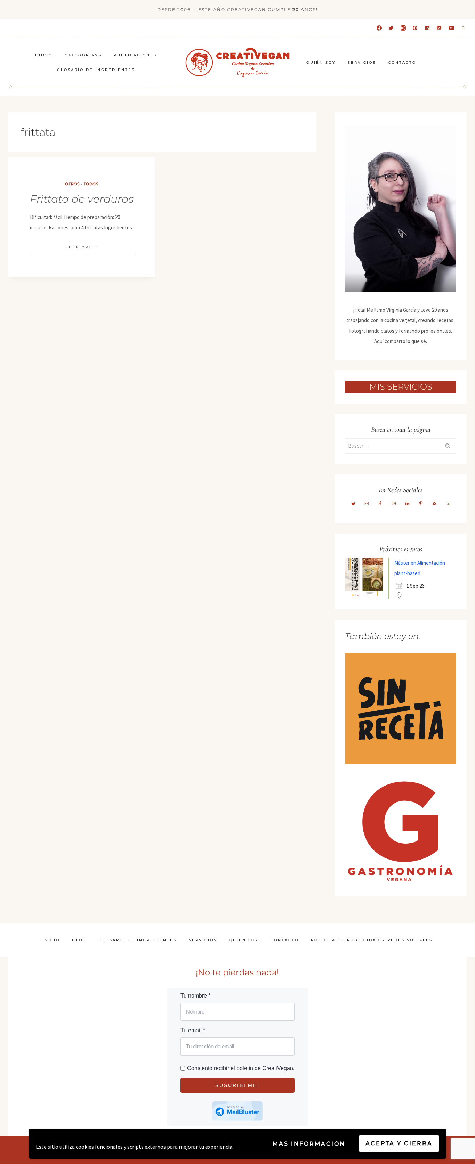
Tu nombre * (195, 996)
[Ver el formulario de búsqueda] (463, 27)
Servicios (362, 62)
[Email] (451, 28)
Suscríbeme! (237, 1085)
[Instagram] (403, 28)
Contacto (402, 62)
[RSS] (439, 28)
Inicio (44, 55)
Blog (79, 940)
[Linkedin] (427, 28)
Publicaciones (135, 55)
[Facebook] (379, 28)
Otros (72, 184)
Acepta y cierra (399, 1143)
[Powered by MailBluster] (237, 1111)
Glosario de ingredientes (96, 69)
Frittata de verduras (82, 199)
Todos (91, 184)
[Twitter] (391, 28)
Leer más (82, 247)
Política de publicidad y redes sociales (372, 940)
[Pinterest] (415, 28)
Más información (309, 1143)
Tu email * (192, 1030)
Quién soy (321, 62)
